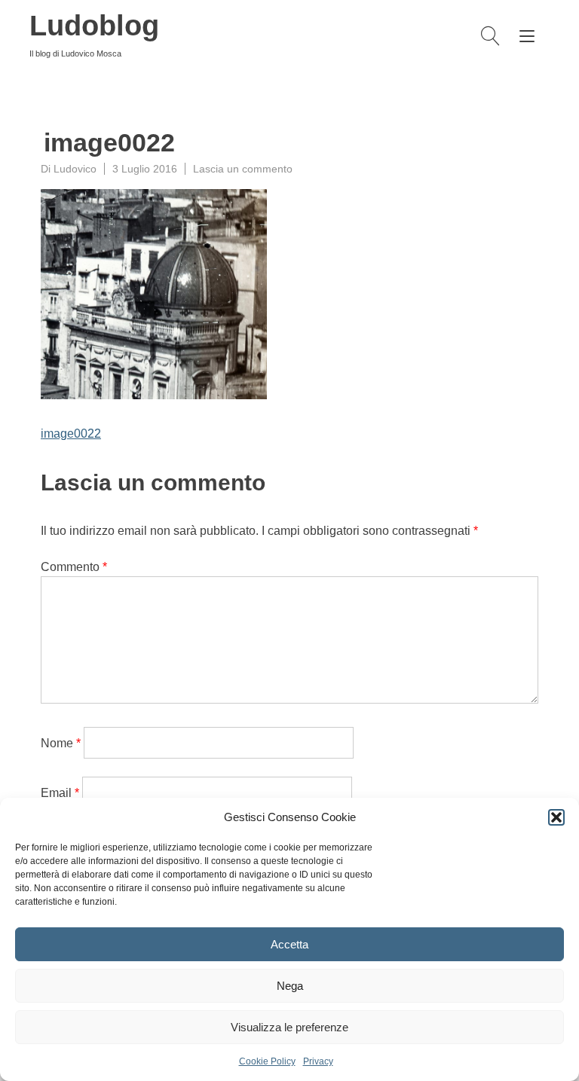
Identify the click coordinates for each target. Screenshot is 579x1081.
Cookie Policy (267, 1061)
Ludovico (75, 169)
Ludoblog (94, 25)
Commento (74, 566)
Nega (290, 985)
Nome (61, 743)
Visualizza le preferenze (289, 1027)
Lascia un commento (243, 169)
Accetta (289, 944)
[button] (556, 817)
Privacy (318, 1061)
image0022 (71, 433)
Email (60, 792)
